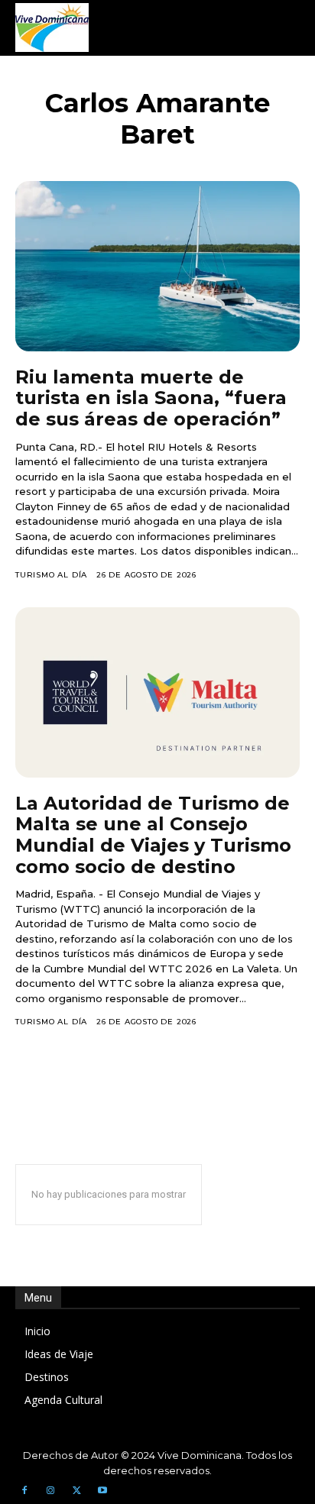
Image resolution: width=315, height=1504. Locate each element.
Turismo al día (51, 575)
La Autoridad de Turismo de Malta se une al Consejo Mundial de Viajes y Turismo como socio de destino (153, 835)
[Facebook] (24, 1491)
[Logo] (52, 27)
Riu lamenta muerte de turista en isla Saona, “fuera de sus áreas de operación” (151, 398)
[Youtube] (102, 1491)
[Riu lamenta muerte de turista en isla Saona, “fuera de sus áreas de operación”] (157, 266)
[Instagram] (50, 1491)
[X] (76, 1491)
